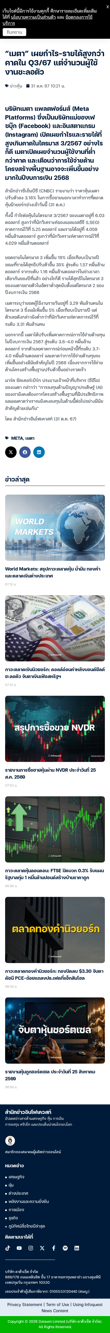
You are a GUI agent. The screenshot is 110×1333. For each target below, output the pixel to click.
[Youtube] (19, 1248)
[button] (11, 452)
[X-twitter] (42, 1248)
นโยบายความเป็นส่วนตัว (33, 17)
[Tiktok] (7, 1248)
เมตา (30, 438)
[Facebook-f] (53, 1248)
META (17, 438)
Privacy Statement (24, 1304)
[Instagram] (30, 1248)
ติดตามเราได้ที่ (19, 1237)
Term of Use (57, 1304)
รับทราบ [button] (14, 32)
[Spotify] (65, 1248)
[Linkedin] (76, 1248)
